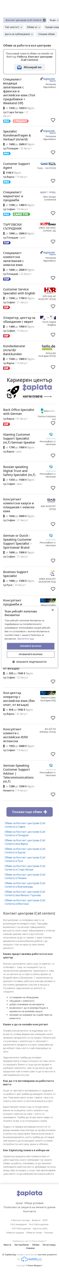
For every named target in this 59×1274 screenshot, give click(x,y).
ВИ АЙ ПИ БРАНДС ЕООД (48, 730)
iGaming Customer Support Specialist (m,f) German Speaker (19, 438)
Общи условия (33, 1203)
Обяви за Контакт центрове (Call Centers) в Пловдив (25, 833)
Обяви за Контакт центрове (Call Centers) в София (25, 824)
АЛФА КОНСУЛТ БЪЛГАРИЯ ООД (47, 580)
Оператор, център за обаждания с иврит (19, 320)
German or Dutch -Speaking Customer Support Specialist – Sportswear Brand (17, 542)
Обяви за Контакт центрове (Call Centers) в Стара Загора (25, 867)
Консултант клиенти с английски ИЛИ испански (15, 735)
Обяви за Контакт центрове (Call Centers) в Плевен (25, 876)
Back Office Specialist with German (18, 412)
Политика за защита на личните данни (29, 1207)
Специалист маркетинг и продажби (13, 196)
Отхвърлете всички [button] (31, 654)
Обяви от (32, 27)
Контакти (29, 1211)
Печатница (49, 1244)
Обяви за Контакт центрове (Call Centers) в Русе (25, 859)
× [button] (52, 610)
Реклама (48, 1232)
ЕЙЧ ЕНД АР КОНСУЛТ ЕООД (47, 298)
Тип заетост (12, 27)
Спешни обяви (46, 34)
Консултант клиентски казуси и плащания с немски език (18, 505)
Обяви (35, 1244)
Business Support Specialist (15, 574)
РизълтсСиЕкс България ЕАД (48, 699)
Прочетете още (25, 638)
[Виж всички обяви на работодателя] (48, 81)
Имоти (7, 1244)
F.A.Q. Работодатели (38, 1224)
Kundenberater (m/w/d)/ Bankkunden (14, 350)
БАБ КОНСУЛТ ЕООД (48, 508)
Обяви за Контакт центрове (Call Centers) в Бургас (25, 850)
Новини (30, 1248)
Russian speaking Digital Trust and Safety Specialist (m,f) (19, 471)
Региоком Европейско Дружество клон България (47, 88)
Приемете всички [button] (30, 646)
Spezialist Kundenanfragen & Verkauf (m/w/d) (17, 135)
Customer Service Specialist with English (19, 291)
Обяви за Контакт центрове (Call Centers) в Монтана (25, 902)
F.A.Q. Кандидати (19, 1224)
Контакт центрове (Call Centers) (23, 20)
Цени (19, 1203)
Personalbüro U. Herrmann (48, 443)
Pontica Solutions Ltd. (47, 418)
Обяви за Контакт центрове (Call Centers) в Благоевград (25, 884)
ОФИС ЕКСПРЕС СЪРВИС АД (47, 229)
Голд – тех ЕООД (46, 167)
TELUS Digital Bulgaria (49, 323)
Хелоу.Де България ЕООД (47, 354)
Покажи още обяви (27, 812)
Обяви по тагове (34, 1232)
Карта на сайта (40, 1228)
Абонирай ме (33, 67)
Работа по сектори (20, 1220)
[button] (29, 662)
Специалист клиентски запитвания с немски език (13, 259)
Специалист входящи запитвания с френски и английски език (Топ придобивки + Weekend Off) (19, 91)
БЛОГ (45, 1220)
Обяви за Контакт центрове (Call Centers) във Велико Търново (25, 893)
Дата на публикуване (17, 34)
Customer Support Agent (16, 166)
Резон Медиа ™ (35, 1265)
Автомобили (21, 1244)
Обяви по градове (15, 1232)
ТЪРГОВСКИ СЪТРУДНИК (12, 226)
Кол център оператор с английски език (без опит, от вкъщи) (19, 699)
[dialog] (29, 637)
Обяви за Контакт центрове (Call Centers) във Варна (25, 842)
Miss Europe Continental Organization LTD (47, 199)
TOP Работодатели (21, 1228)
